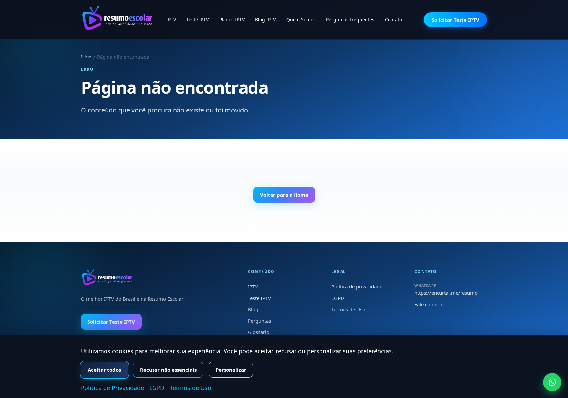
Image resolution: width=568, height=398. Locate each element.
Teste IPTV (197, 19)
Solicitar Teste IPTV (455, 19)
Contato (393, 19)
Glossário (258, 332)
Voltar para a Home (284, 194)
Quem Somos (301, 19)
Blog (253, 309)
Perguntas (259, 320)
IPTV (171, 19)
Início (86, 57)
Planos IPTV (232, 19)
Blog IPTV (265, 19)
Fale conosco (429, 304)
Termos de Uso (348, 309)
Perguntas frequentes (350, 19)
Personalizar (231, 369)
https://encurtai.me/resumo (446, 292)
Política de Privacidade (112, 388)
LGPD (337, 298)
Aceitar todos (104, 369)
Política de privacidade (356, 286)
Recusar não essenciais (168, 369)
